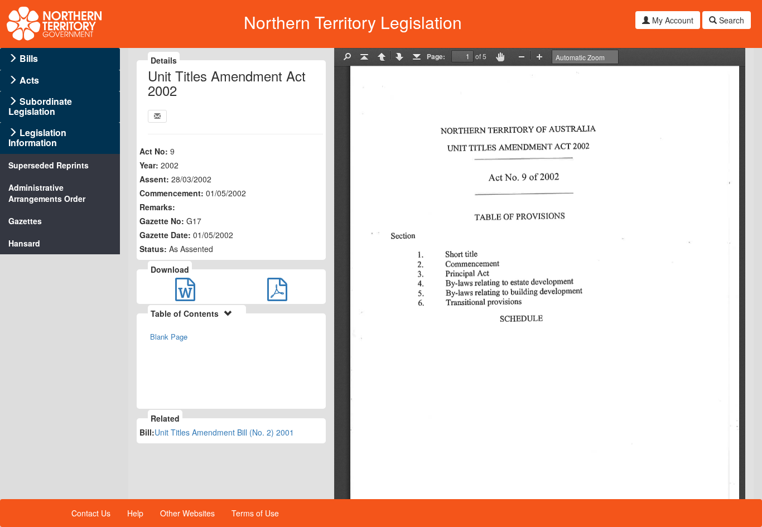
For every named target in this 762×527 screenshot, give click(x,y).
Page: (436, 56)
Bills (29, 58)
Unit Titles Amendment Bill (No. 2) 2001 (224, 432)
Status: (153, 248)
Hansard (24, 243)
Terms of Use (255, 513)
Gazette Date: (165, 234)
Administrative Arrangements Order (46, 193)
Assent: (154, 179)
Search (730, 20)
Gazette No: (161, 220)
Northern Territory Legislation (353, 22)
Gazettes (25, 220)
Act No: (153, 151)
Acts (29, 80)
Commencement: (171, 193)
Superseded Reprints (48, 165)
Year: (148, 165)
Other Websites (187, 513)
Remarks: (157, 206)
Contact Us (90, 513)
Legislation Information (37, 137)
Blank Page (168, 336)
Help (135, 513)
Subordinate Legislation (40, 106)
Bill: (147, 432)
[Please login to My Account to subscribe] (157, 116)
